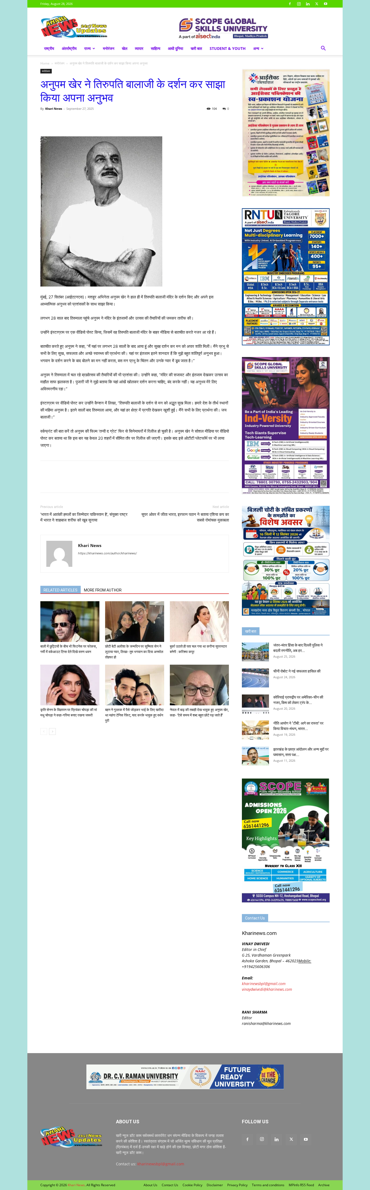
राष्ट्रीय (49, 48)
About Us (150, 1185)
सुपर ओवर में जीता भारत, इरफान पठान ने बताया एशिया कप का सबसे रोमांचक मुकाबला (185, 517)
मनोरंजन (108, 48)
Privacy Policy (237, 1185)
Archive (324, 1185)
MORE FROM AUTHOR (103, 590)
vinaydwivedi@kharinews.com (267, 989)
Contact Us (170, 1185)
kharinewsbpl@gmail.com (263, 983)
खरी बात (196, 48)
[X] (317, 4)
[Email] (95, 120)
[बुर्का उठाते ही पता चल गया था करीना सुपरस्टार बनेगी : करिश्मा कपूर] (199, 621)
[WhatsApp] (70, 120)
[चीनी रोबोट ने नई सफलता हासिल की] (255, 677)
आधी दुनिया (175, 48)
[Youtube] (326, 4)
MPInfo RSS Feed (301, 1185)
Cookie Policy (192, 1185)
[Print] (108, 120)
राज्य (87, 48)
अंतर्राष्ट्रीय (69, 48)
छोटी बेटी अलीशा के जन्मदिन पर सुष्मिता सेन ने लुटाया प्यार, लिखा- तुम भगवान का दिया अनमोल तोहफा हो (134, 651)
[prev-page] (43, 731)
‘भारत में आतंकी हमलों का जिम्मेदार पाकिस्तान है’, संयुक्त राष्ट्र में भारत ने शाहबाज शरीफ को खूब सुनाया (84, 517)
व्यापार (139, 48)
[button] (323, 49)
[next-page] (52, 731)
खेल (124, 48)
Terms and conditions (268, 1185)
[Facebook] (290, 4)
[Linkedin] (308, 4)
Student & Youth (228, 48)
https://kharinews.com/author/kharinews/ (107, 553)
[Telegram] (83, 120)
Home (45, 63)
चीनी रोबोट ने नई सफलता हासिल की (296, 671)
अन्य (256, 48)
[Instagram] (299, 4)
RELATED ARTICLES (60, 590)
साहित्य (155, 48)
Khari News (53, 109)
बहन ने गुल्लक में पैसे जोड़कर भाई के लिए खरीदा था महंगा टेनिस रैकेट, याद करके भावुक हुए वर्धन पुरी (134, 715)
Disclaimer (215, 1185)
